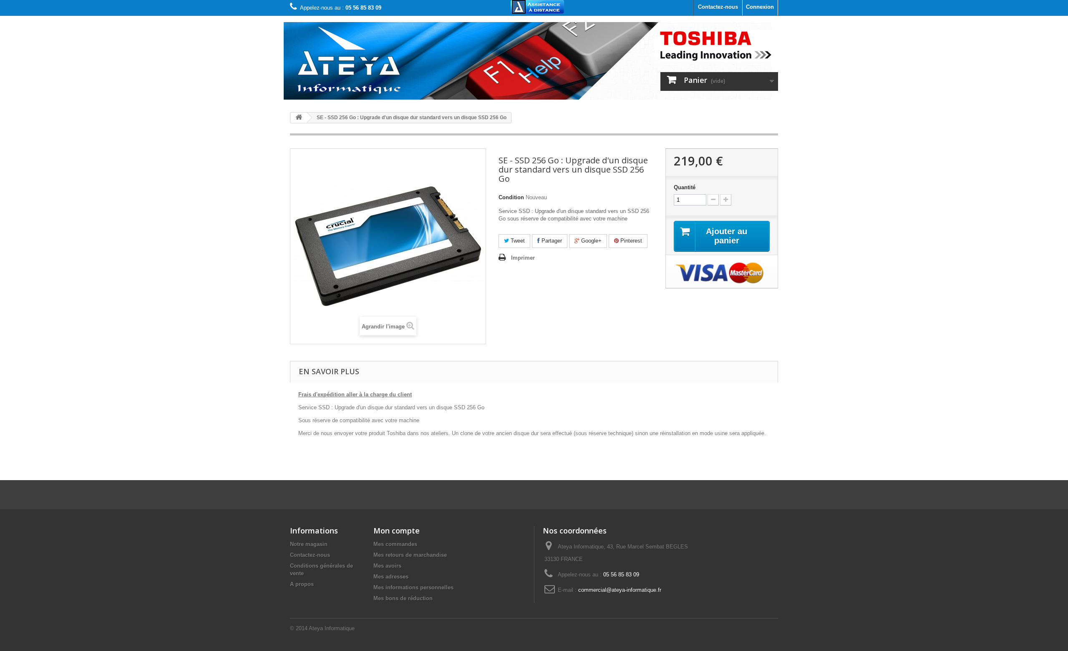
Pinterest (630, 241)
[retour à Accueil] (299, 118)
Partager (551, 241)
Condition (511, 197)
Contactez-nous (718, 7)
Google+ (590, 241)
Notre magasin (308, 544)
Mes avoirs (387, 566)
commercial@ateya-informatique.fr (619, 590)
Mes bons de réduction (403, 598)
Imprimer (523, 258)
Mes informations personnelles (413, 587)
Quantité (684, 187)
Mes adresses (390, 576)
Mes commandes (395, 544)
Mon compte (396, 531)
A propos (302, 584)
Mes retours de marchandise (410, 555)
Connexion (760, 7)
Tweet (517, 241)
